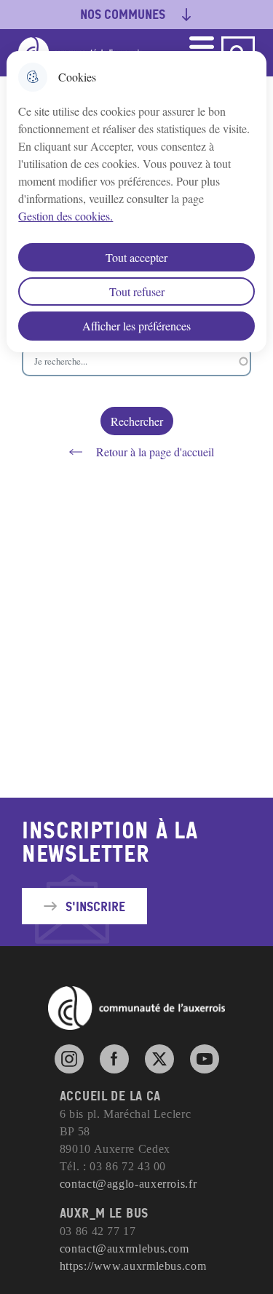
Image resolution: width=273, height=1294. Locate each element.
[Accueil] (137, 1008)
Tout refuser (137, 291)
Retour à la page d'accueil (155, 451)
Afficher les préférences (136, 325)
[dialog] (136, 201)
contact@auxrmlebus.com (124, 1248)
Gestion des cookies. (65, 215)
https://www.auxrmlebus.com (133, 1266)
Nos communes (122, 14)
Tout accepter (136, 257)
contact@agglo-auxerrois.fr (128, 1184)
